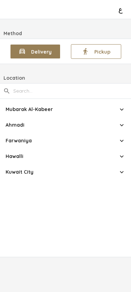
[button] (65, 109)
